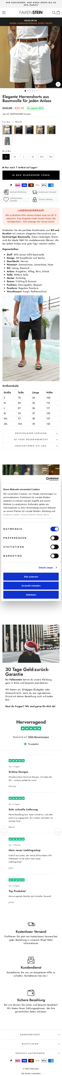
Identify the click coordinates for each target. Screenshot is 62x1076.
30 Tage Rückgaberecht (31, 439)
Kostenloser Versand (31, 433)
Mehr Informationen (38, 828)
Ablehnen (31, 594)
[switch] (54, 538)
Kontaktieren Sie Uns (35, 863)
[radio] (7, 130)
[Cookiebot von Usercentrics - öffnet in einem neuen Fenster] (46, 479)
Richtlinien (30, 931)
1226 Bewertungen (38, 737)
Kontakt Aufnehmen (30, 940)
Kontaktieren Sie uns (31, 445)
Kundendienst (30, 921)
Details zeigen (46, 567)
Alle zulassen (31, 576)
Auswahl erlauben (31, 585)
